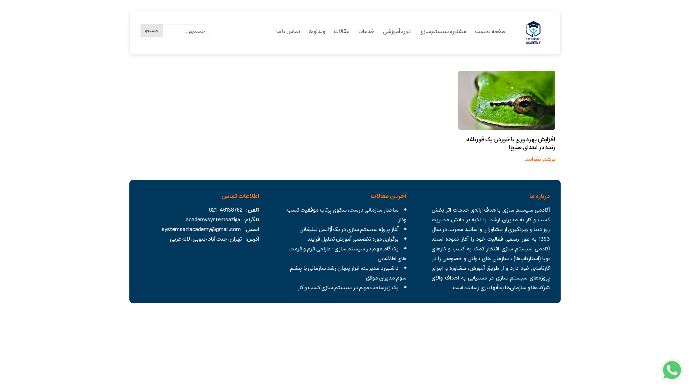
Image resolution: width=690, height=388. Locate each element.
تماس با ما (288, 31)
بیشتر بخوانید (540, 159)
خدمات (366, 31)
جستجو (151, 30)
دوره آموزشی (397, 31)
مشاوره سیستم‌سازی (442, 31)
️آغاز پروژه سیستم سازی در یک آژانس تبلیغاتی (349, 229)
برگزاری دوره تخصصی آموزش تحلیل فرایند (353, 239)
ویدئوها (317, 31)
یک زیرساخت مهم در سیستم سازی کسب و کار (348, 287)
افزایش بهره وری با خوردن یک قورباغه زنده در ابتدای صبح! (510, 143)
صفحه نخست (490, 31)
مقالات (342, 31)
